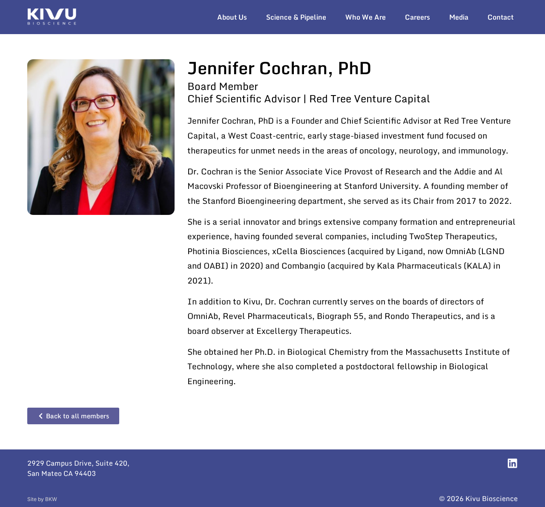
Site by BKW (42, 499)
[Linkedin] (512, 463)
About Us (232, 17)
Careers (417, 17)
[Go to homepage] (51, 17)
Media (458, 17)
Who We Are (365, 17)
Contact (500, 17)
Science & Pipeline (296, 17)
